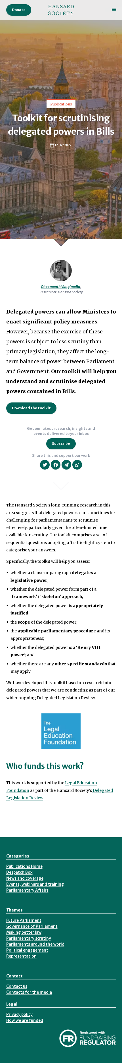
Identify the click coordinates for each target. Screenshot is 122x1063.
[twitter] (45, 465)
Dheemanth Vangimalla (60, 287)
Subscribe (61, 443)
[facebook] (55, 465)
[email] (66, 465)
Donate (19, 10)
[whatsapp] (77, 465)
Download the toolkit (31, 408)
